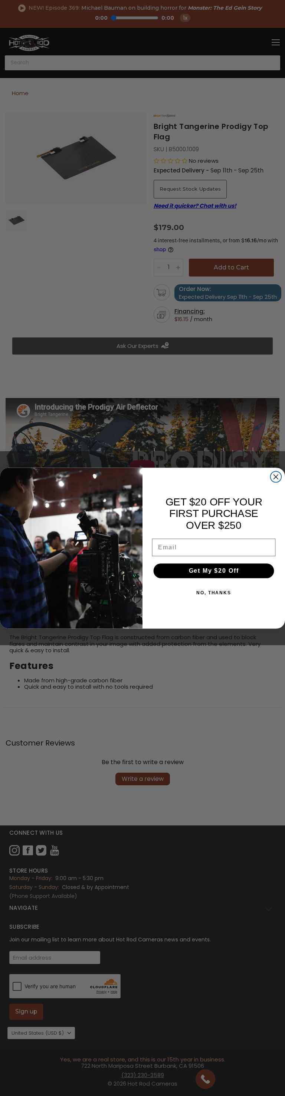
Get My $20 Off (214, 571)
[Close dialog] (276, 476)
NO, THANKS (213, 592)
